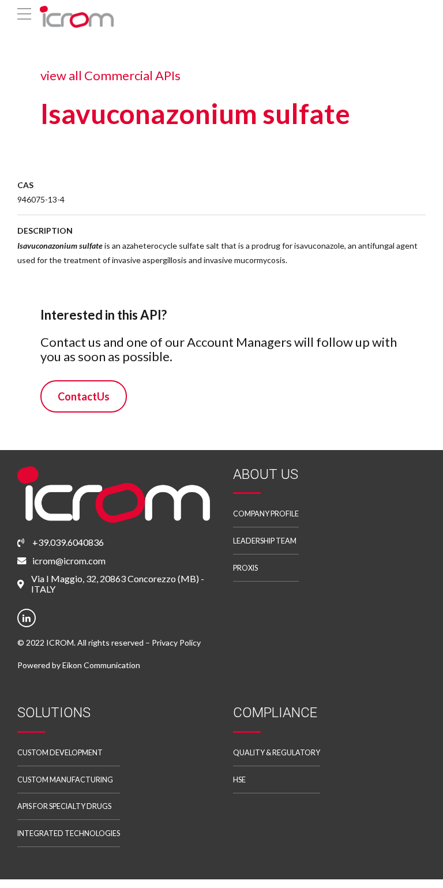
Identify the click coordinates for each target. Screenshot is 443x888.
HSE (239, 779)
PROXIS (245, 568)
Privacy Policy (176, 642)
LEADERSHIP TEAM (264, 541)
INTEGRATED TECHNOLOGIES (68, 833)
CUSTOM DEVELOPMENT (60, 752)
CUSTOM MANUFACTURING (65, 779)
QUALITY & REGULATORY (276, 752)
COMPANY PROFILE (266, 513)
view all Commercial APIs (110, 75)
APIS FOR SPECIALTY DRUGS (64, 806)
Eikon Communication (101, 665)
